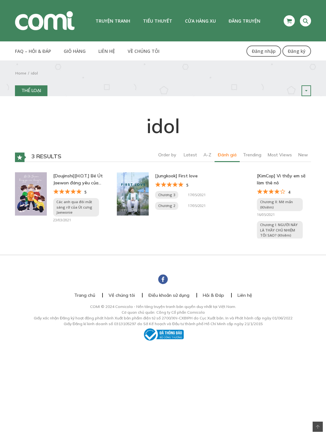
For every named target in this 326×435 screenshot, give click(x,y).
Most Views (280, 155)
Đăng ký (297, 51)
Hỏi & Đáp (213, 295)
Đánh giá (227, 155)
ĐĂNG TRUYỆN (244, 21)
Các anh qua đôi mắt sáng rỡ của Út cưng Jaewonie (74, 207)
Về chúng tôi (143, 51)
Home (20, 73)
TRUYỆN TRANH (113, 21)
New (303, 155)
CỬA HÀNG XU (200, 21)
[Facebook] (163, 279)
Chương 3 (166, 194)
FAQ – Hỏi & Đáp (33, 51)
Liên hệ (106, 51)
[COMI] (44, 20)
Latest (190, 155)
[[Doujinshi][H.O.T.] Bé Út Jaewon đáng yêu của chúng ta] (31, 193)
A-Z (207, 155)
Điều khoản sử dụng (168, 295)
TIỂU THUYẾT (157, 21)
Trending (252, 155)
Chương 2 (166, 205)
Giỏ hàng (75, 51)
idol (34, 73)
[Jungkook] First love (176, 176)
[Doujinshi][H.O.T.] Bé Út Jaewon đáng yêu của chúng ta (78, 180)
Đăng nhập (264, 51)
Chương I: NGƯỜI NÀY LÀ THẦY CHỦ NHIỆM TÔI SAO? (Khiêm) (279, 230)
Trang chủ (84, 295)
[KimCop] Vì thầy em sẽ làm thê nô (281, 179)
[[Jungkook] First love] (133, 193)
